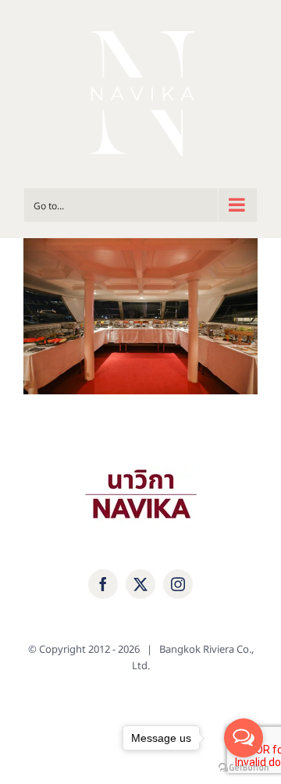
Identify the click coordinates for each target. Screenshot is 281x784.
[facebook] (103, 584)
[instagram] (178, 584)
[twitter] (140, 584)
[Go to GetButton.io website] (244, 768)
